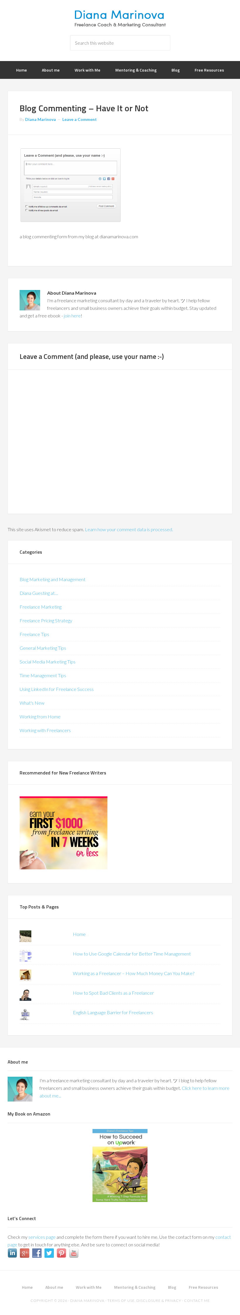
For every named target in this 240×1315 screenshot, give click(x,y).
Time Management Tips (43, 675)
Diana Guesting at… (39, 593)
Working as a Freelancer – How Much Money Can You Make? (133, 973)
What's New (32, 703)
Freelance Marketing (40, 606)
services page (42, 1237)
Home (79, 934)
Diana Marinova (120, 17)
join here (72, 315)
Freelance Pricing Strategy (46, 620)
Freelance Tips (34, 634)
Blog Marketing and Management (52, 579)
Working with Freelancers (45, 730)
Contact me (197, 1300)
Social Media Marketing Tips (48, 661)
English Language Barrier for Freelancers (113, 1012)
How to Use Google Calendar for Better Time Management (132, 953)
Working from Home (40, 716)
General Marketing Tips (43, 648)
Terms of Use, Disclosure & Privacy (144, 1300)
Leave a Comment (79, 119)
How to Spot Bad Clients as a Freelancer (113, 993)
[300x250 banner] (63, 867)
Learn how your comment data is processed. (129, 529)
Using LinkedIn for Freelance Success (57, 689)
